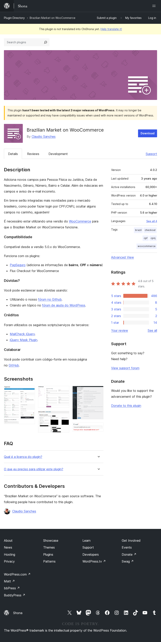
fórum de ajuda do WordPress (63, 305)
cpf (145, 238)
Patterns (49, 561)
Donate (129, 554)
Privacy (9, 561)
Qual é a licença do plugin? (23, 457)
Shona (17, 613)
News (8, 547)
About (8, 540)
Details (13, 154)
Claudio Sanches (44, 136)
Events (127, 547)
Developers (90, 554)
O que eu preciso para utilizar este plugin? (33, 469)
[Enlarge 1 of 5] (30, 391)
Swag (128, 561)
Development (58, 154)
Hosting (9, 554)
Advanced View (122, 257)
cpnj (153, 238)
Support (151, 154)
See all (152, 330)
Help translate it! (111, 29)
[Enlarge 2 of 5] (64, 391)
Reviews (33, 154)
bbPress (12, 588)
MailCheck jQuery (22, 334)
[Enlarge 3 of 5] (64, 416)
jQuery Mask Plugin (23, 340)
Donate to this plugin (126, 406)
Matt (9, 581)
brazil (138, 230)
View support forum (125, 368)
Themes (49, 547)
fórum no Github (50, 299)
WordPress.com (17, 574)
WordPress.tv (94, 561)
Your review (119, 330)
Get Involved (131, 540)
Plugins (48, 554)
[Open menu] (154, 6)
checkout (150, 230)
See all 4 (151, 221)
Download (148, 133)
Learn (86, 540)
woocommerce (147, 246)
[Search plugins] (45, 42)
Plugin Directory (14, 17)
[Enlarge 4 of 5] (98, 391)
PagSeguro (18, 265)
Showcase (50, 540)
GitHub (14, 365)
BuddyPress (14, 595)
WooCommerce (80, 221)
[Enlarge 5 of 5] (98, 428)
